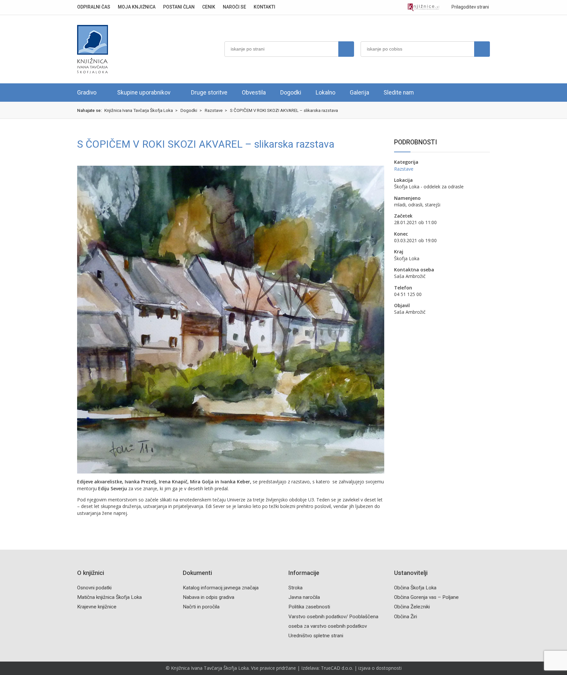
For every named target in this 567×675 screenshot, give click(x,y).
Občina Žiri (405, 617)
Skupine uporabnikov (143, 92)
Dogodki (290, 92)
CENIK (208, 7)
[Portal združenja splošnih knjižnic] (423, 7)
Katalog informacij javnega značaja (221, 588)
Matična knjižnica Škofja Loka (109, 597)
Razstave (403, 169)
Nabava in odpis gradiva (208, 597)
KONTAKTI (264, 7)
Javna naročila (304, 597)
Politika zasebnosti (309, 607)
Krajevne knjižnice (96, 607)
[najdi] (346, 49)
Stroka (295, 588)
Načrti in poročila (201, 607)
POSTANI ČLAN (179, 7)
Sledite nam (399, 92)
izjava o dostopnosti (380, 668)
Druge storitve (209, 92)
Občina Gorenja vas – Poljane (426, 597)
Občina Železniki (412, 607)
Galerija (359, 92)
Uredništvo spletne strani (315, 636)
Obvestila (254, 92)
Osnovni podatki (94, 588)
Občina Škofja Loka (415, 588)
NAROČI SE (234, 7)
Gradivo (86, 92)
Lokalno (325, 92)
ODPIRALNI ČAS (93, 7)
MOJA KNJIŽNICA (137, 7)
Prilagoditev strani (470, 7)
